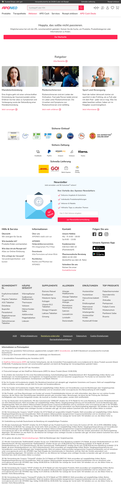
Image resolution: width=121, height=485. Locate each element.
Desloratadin (67, 321)
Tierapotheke (19, 13)
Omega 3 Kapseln (49, 310)
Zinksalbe (107, 300)
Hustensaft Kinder (90, 321)
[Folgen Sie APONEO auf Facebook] (94, 234)
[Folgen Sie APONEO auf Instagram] (106, 234)
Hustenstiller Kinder (88, 316)
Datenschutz (81, 336)
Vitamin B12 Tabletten (47, 305)
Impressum (68, 336)
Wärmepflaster (28, 293)
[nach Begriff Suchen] (81, 7)
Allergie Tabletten (70, 297)
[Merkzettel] (112, 8)
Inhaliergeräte (88, 312)
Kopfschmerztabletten (10, 294)
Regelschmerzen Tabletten (9, 316)
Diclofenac (6, 305)
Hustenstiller (88, 291)
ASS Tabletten (8, 302)
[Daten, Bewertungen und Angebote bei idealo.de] (70, 136)
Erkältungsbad (88, 303)
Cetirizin (65, 311)
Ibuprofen (6, 309)
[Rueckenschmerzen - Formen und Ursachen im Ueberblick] (60, 76)
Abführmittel (27, 314)
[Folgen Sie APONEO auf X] (100, 234)
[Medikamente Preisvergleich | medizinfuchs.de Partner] (81, 136)
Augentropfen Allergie (68, 301)
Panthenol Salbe (109, 313)
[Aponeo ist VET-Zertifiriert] (48, 136)
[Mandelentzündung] (20, 76)
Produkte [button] (6, 13)
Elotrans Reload (49, 291)
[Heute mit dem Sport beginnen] (100, 76)
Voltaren (25, 305)
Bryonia (106, 316)
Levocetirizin (67, 314)
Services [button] (56, 13)
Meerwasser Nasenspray (87, 307)
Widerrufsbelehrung (28, 336)
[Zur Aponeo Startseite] (9, 7)
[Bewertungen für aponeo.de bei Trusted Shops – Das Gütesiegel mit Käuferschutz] (13, 136)
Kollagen (46, 301)
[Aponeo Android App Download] (99, 254)
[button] (32, 13)
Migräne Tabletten (9, 299)
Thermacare (27, 302)
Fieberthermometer (111, 291)
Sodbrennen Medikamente (27, 298)
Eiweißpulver (47, 294)
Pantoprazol (108, 303)
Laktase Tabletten (49, 313)
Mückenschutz (109, 310)
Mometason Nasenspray (67, 306)
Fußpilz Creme (109, 306)
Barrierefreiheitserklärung (60, 339)
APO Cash (44, 13)
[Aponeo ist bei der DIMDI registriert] (37, 136)
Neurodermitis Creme (109, 295)
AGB (15, 336)
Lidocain (25, 321)
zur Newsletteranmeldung (78, 219)
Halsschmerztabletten (90, 299)
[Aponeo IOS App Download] (99, 248)
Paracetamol (7, 312)
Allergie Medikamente (68, 292)
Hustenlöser (87, 294)
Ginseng (45, 316)
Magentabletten (28, 317)
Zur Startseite (60, 37)
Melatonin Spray (49, 298)
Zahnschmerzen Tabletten (8, 322)
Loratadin (66, 317)
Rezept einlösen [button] (70, 13)
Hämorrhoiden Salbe (28, 310)
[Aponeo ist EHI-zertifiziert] (25, 136)
